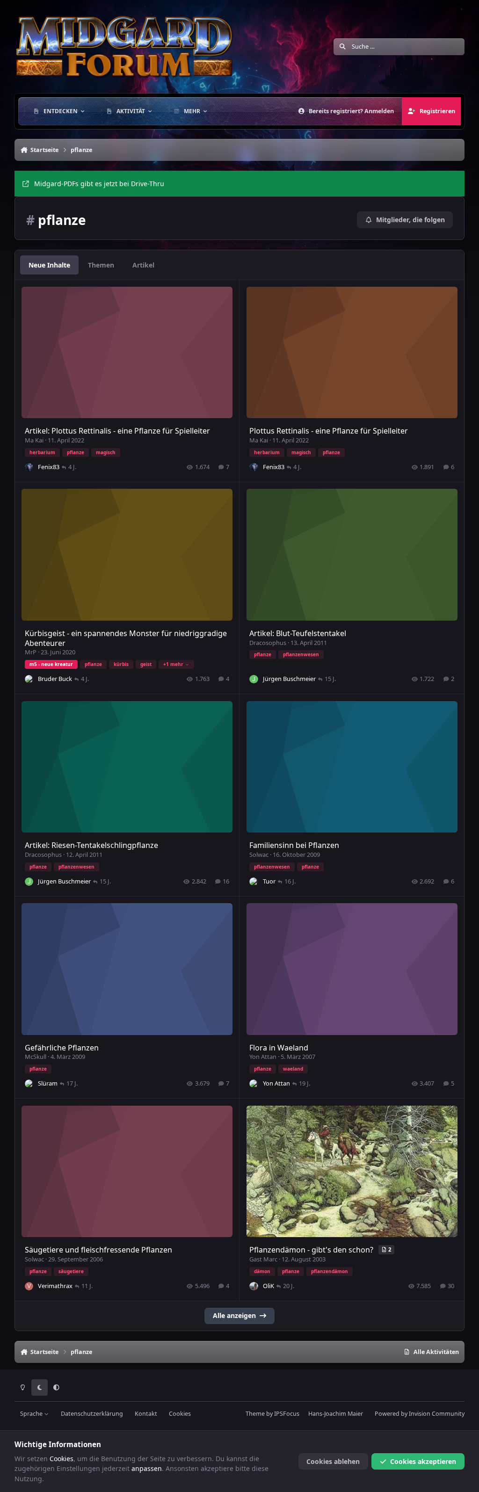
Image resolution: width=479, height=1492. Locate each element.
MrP (30, 652)
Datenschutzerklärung (92, 1414)
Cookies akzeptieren (423, 1461)
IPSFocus (286, 1414)
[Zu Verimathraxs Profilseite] (29, 1286)
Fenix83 (48, 467)
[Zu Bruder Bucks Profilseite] (29, 679)
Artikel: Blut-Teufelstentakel (297, 633)
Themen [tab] (101, 265)
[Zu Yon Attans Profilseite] (253, 1083)
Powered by (419, 1414)
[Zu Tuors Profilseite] (253, 881)
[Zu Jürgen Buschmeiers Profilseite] (253, 679)
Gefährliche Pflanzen (62, 1048)
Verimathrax (55, 1286)
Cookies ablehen (333, 1461)
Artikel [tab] (143, 265)
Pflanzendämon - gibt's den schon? (312, 1250)
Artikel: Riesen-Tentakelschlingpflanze (91, 845)
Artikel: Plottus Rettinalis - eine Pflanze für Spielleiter (117, 431)
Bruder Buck (55, 678)
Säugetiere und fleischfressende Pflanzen (98, 1250)
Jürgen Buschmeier (289, 678)
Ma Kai (34, 440)
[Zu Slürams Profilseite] (29, 1083)
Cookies (180, 1414)
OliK (268, 1286)
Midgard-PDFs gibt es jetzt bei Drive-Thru (99, 183)
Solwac (259, 854)
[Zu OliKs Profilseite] (253, 1286)
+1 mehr (173, 664)
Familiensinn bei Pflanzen (294, 845)
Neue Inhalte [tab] (49, 265)
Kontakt (146, 1414)
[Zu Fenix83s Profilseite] (29, 467)
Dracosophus (267, 642)
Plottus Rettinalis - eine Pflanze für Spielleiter (328, 431)
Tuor (269, 881)
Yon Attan (262, 1056)
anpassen (146, 1468)
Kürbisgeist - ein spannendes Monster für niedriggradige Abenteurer (126, 638)
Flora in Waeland (278, 1048)
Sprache (32, 1414)
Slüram (48, 1083)
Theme (255, 1414)
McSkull (35, 1056)
